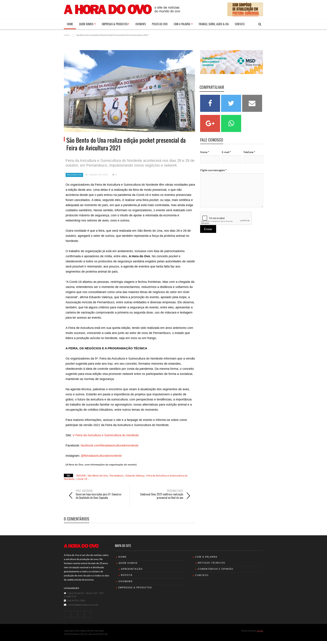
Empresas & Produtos (115, 24)
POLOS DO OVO (160, 24)
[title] (67, 614)
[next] (162, 501)
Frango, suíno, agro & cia (214, 24)
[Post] (129, 91)
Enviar (208, 229)
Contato (240, 24)
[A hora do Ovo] (122, 9)
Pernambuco (117, 475)
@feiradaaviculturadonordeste (101, 455)
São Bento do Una (98, 475)
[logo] (87, 546)
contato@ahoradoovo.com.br (83, 604)
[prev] (96, 501)
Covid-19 (82, 478)
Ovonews (140, 24)
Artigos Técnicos (211, 562)
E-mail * (226, 152)
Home (70, 24)
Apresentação (132, 569)
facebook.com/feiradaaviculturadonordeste (109, 445)
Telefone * (249, 152)
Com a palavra (182, 24)
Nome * (204, 152)
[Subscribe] (259, 24)
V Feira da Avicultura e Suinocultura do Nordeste (105, 435)
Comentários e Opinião (215, 569)
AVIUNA (81, 475)
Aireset (260, 630)
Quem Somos (86, 24)
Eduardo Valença (135, 475)
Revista (127, 575)
